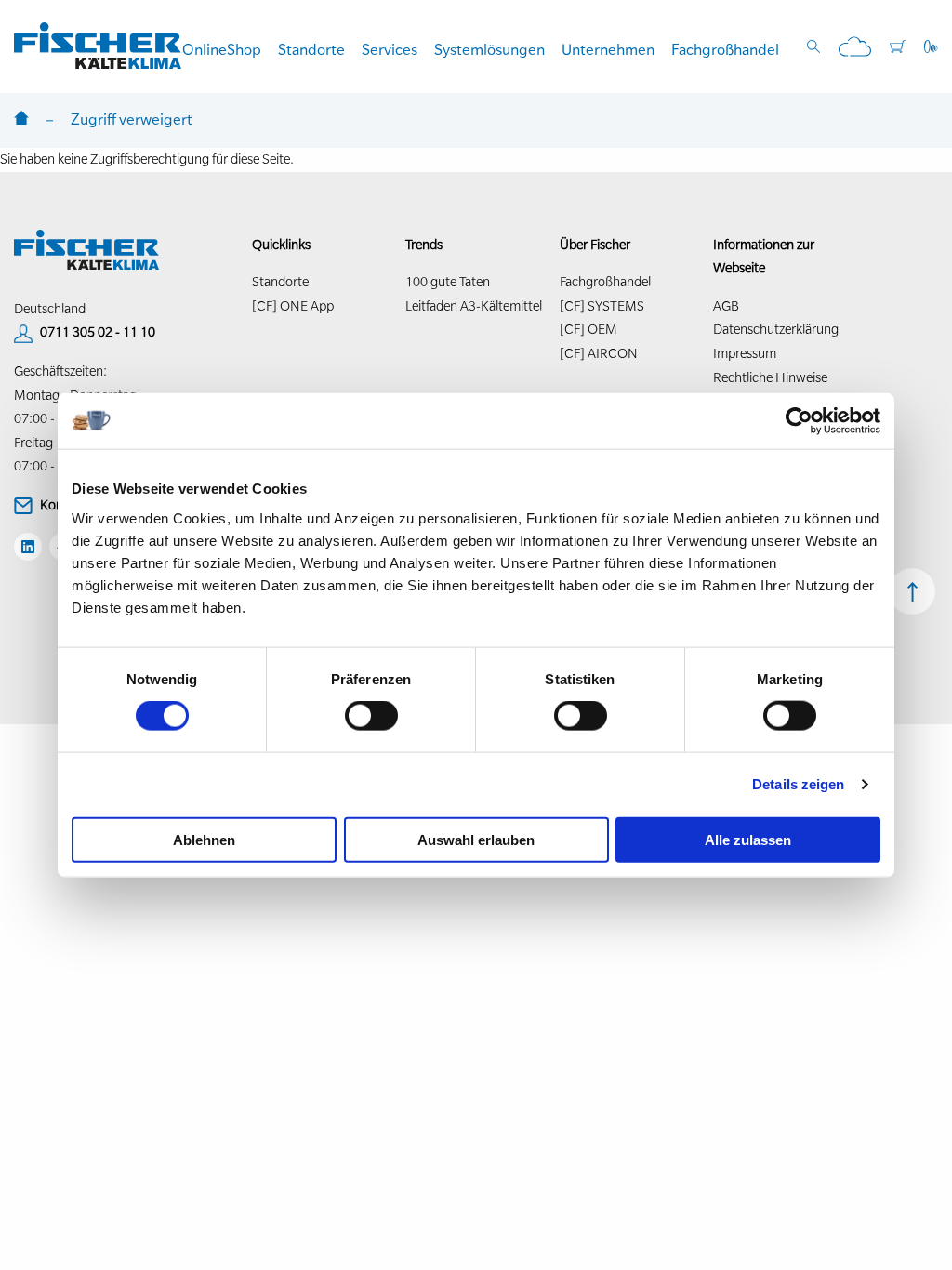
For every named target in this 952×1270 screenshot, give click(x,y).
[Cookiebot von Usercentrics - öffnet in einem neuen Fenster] (799, 421)
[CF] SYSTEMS (602, 305)
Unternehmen (608, 49)
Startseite (21, 119)
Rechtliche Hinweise (770, 377)
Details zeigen (798, 784)
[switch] (371, 716)
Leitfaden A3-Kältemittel (473, 305)
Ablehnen (204, 839)
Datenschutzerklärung (776, 329)
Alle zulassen (748, 839)
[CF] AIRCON (599, 353)
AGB (726, 305)
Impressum (744, 353)
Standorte (311, 49)
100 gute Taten (447, 281)
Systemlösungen (489, 49)
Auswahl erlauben (476, 839)
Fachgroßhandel (725, 49)
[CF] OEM (588, 329)
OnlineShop (221, 49)
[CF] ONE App (293, 305)
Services (389, 49)
